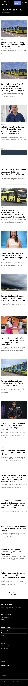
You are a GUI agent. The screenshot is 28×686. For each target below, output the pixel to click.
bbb (2, 656)
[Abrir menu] (25, 2)
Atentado (3, 643)
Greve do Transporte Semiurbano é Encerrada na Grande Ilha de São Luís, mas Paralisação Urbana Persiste (13, 213)
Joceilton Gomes (7, 604)
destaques (3, 39)
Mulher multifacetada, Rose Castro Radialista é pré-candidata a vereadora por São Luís (14, 256)
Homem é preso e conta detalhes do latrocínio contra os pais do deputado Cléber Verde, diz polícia (13, 504)
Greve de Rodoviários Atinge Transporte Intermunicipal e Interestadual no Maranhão (13, 44)
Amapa (2, 622)
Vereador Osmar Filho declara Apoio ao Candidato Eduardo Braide (14, 452)
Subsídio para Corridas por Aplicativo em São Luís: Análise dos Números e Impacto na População (12, 130)
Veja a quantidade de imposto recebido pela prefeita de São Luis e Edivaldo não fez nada (13, 575)
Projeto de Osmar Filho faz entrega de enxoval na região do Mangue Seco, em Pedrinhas (13, 341)
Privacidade (3, 675)
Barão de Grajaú (4, 648)
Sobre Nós (3, 669)
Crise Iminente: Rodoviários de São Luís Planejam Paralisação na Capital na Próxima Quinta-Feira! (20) (13, 87)
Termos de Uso (14, 683)
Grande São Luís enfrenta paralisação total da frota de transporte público (12, 383)
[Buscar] (22, 2)
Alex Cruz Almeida (5, 617)
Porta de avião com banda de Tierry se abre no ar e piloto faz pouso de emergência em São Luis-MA (13, 426)
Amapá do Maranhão (5, 630)
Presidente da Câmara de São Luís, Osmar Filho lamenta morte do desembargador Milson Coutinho (13, 478)
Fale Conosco (16, 3)
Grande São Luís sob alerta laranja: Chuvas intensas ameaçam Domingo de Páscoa (13, 298)
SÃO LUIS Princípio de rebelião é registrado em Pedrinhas (11, 552)
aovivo (2, 635)
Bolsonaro (3, 661)
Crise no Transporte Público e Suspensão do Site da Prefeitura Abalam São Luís (13, 172)
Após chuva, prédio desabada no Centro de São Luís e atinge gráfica (13, 528)
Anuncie (19, 683)
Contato (2, 673)
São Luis (3, 81)
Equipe (2, 671)
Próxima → (15, 594)
